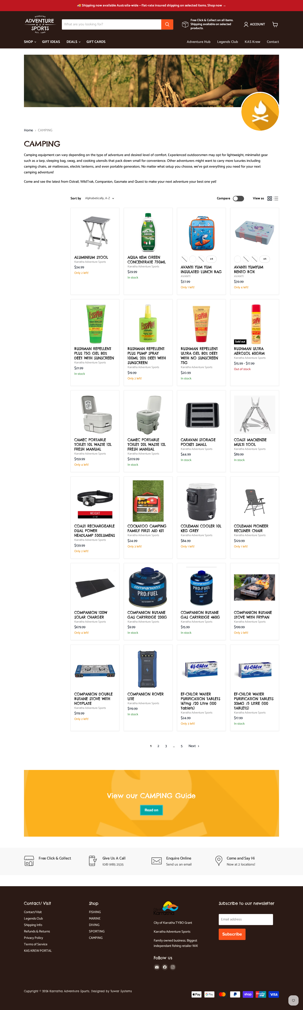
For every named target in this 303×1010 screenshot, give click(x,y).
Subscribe (232, 934)
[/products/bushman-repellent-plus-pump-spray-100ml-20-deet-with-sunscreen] (148, 323)
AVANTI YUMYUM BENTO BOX (248, 269)
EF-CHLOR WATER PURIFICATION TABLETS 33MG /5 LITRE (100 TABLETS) (253, 701)
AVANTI (186, 276)
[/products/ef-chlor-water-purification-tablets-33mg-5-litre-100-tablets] (254, 669)
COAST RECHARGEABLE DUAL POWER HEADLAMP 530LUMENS (94, 531)
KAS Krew (252, 42)
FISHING (95, 912)
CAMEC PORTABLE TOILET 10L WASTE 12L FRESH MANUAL (93, 444)
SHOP (29, 42)
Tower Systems (121, 991)
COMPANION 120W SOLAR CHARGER (90, 614)
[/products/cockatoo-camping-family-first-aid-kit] (148, 501)
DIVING (94, 925)
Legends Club (227, 42)
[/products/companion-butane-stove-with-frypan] (254, 587)
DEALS (72, 42)
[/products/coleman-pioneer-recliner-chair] (254, 501)
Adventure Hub (199, 42)
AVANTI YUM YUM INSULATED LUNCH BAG (201, 269)
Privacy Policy (33, 938)
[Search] (167, 24)
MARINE (94, 918)
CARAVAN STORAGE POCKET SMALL (198, 442)
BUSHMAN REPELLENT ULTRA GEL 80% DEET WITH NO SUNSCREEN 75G (199, 356)
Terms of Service (35, 944)
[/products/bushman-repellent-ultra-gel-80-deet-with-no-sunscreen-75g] (201, 323)
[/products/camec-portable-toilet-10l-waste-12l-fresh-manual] (95, 414)
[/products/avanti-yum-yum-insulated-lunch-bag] (201, 232)
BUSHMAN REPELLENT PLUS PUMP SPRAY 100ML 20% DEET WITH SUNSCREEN (147, 356)
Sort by (76, 198)
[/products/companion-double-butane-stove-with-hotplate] (95, 669)
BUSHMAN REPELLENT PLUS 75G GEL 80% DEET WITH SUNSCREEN (94, 353)
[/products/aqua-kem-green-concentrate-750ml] (148, 232)
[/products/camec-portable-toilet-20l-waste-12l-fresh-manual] (148, 414)
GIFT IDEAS (51, 42)
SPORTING (96, 931)
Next (193, 746)
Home (28, 130)
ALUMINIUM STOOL (91, 257)
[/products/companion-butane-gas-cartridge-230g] (148, 587)
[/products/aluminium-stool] (95, 232)
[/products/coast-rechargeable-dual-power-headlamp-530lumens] (95, 501)
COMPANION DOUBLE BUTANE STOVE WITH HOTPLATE (93, 699)
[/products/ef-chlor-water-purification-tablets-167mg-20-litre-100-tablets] (201, 669)
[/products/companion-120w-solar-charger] (95, 587)
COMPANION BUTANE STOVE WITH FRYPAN (253, 614)
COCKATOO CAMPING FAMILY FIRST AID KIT (147, 528)
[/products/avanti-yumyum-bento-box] (254, 232)
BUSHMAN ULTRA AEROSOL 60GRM (249, 351)
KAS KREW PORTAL (38, 951)
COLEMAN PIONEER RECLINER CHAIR (251, 528)
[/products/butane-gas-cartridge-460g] (201, 587)
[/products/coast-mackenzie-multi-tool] (254, 414)
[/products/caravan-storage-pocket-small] (201, 414)
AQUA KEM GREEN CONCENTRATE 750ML (147, 259)
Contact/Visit (33, 912)
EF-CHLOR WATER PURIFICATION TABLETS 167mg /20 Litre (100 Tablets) (200, 701)
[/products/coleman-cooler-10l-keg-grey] (201, 501)
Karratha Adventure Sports (90, 262)
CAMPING (95, 938)
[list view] (276, 198)
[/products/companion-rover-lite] (148, 669)
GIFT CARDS (96, 42)
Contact (273, 42)
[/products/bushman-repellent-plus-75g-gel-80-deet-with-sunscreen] (95, 323)
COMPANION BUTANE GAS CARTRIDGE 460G (200, 614)
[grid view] (270, 198)
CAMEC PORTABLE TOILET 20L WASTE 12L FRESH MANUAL (147, 444)
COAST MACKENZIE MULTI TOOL (250, 442)
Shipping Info (33, 925)
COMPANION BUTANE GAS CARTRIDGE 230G (147, 614)
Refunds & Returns (37, 931)
